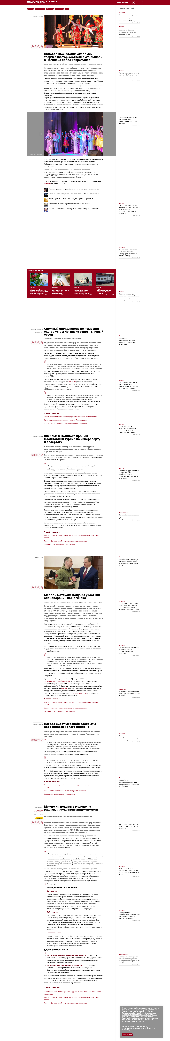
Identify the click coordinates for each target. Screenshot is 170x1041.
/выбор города (122, 2)
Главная (35, 16)
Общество (40, 329)
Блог (41, 807)
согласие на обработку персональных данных (139, 1015)
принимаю (127, 1035)
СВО (42, 557)
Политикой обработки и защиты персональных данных (140, 1019)
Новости (40, 16)
